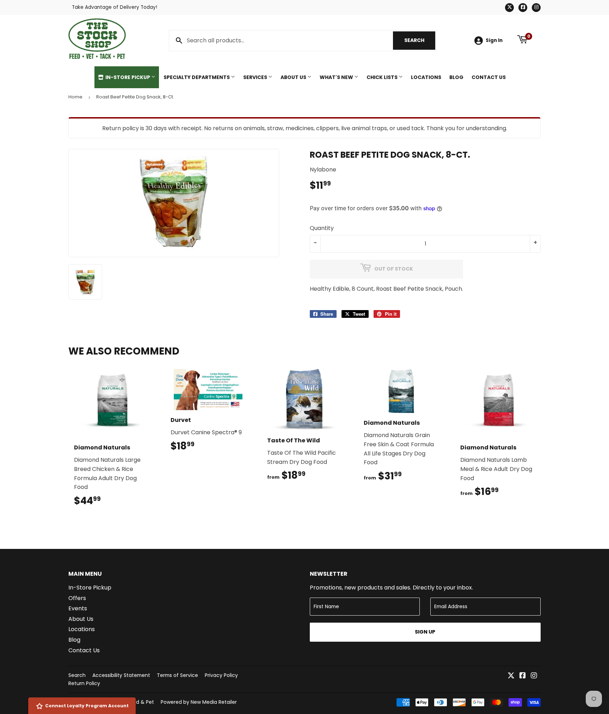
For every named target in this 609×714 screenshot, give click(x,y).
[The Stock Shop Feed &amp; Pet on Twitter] (511, 676)
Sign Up (425, 631)
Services (255, 77)
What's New (337, 77)
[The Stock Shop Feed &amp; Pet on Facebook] (522, 676)
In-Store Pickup (127, 77)
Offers (77, 598)
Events (77, 608)
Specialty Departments (197, 77)
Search (419, 40)
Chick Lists (383, 77)
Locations (426, 77)
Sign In (494, 40)
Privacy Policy (221, 675)
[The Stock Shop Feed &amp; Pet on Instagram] (534, 676)
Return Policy (84, 683)
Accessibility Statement (121, 675)
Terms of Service (177, 675)
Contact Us (489, 77)
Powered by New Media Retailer (199, 702)
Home (75, 96)
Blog (456, 77)
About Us (294, 77)
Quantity (322, 228)
